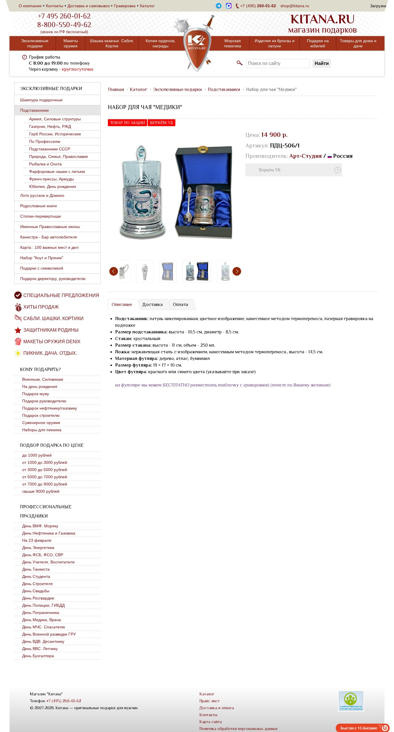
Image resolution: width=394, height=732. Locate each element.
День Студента (36, 576)
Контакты (54, 5)
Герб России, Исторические (55, 134)
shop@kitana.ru (294, 6)
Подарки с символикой (41, 268)
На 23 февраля (36, 540)
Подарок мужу (35, 393)
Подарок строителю (41, 415)
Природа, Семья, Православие (58, 156)
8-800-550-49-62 (64, 24)
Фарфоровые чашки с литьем (57, 171)
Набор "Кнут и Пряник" (41, 257)
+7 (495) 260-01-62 (63, 701)
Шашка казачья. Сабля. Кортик (112, 43)
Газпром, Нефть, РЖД (50, 126)
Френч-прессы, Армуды (51, 179)
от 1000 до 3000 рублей (44, 462)
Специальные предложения (61, 295)
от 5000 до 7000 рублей (44, 477)
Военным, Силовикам (42, 379)
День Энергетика (38, 547)
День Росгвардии (38, 598)
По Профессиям (44, 141)
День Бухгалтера (38, 655)
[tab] (122, 304)
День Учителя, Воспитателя (48, 562)
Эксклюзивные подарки (34, 43)
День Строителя (37, 583)
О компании (30, 5)
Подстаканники (34, 110)
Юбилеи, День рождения (52, 186)
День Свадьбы (35, 591)
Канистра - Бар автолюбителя (48, 237)
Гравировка (125, 5)
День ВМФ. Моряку (40, 526)
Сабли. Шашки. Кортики (53, 318)
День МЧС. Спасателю (43, 627)
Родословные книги (38, 205)
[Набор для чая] (121, 271)
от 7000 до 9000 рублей (44, 484)
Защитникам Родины (50, 330)
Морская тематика (232, 43)
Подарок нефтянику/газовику (49, 408)
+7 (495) (258, 6)
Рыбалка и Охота (45, 164)
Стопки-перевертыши (40, 216)
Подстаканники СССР (49, 149)
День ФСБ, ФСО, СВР (42, 554)
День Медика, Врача (41, 619)
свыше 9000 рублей (40, 491)
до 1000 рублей (37, 455)
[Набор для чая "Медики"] (175, 192)
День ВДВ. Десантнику (43, 641)
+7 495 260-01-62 (64, 16)
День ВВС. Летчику (40, 648)
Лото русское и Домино (42, 195)
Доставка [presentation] (152, 304)
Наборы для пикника (41, 429)
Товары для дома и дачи (358, 43)
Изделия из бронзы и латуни (274, 43)
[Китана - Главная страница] (197, 43)
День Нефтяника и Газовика (48, 533)
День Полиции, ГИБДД (43, 605)
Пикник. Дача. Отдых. (50, 353)
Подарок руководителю (44, 401)
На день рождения (39, 386)
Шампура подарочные (41, 100)
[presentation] (113, 271)
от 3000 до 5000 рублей (44, 469)
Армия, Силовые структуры (55, 119)
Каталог (147, 5)
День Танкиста (36, 569)
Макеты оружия (70, 43)
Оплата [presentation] (180, 304)
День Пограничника (40, 612)
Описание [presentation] (122, 304)
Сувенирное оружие (41, 422)
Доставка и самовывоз (88, 5)
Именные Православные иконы (50, 226)
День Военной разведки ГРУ (49, 634)
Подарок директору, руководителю (53, 278)
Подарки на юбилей (318, 43)
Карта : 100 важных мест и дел (49, 247)
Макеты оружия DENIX (51, 341)
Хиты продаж (41, 307)
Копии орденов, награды (160, 43)
